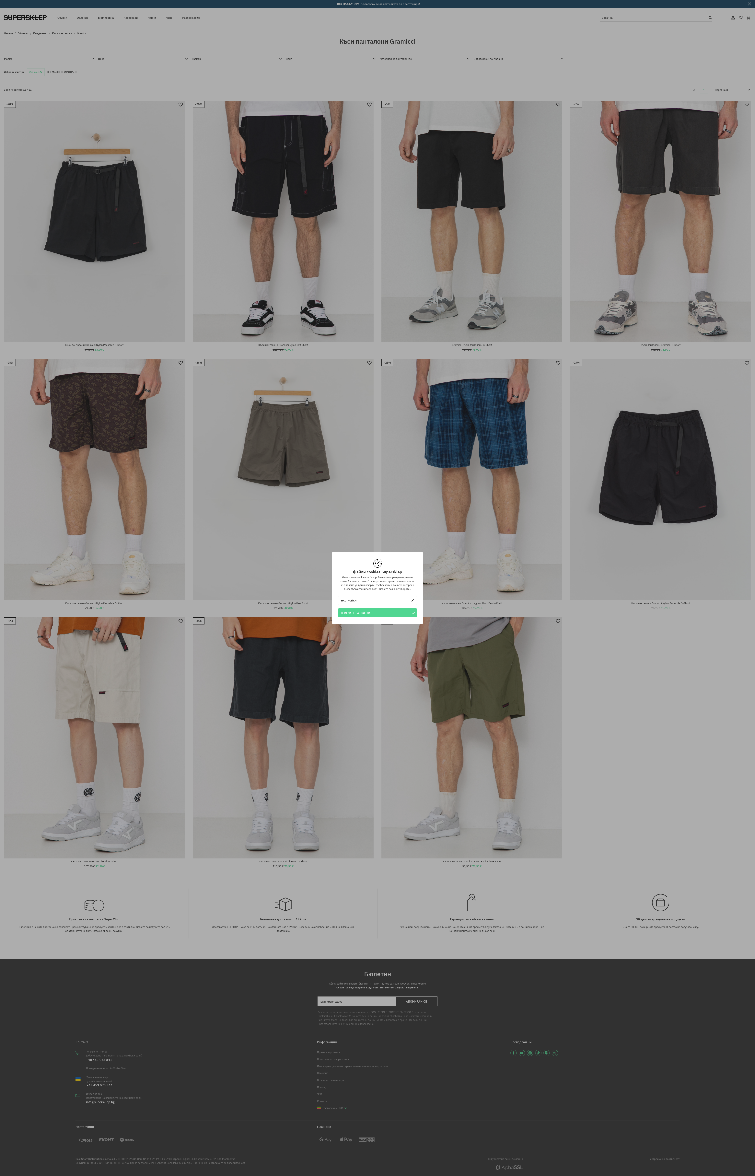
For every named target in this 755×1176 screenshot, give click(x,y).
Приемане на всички (355, 613)
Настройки (348, 600)
